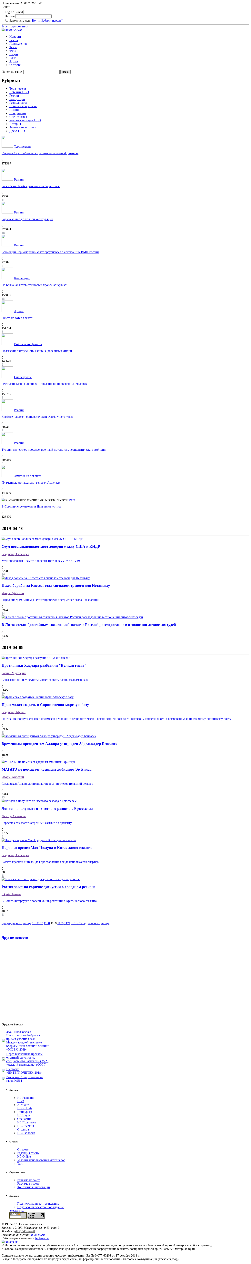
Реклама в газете (28, 1183)
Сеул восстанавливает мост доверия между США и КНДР (51, 546)
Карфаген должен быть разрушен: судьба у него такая (37, 416)
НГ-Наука (23, 1115)
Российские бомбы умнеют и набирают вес (31, 186)
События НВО (19, 92)
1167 (40, 923)
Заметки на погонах (22, 127)
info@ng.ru (37, 1234)
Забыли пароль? (52, 20)
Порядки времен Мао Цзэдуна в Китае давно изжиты (47, 847)
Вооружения (17, 113)
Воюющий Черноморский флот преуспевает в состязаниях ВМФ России (50, 252)
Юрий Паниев (11, 894)
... (35, 923)
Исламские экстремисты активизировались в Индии (37, 350)
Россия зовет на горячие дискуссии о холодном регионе (48, 887)
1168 (47, 923)
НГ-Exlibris (24, 1108)
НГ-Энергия (25, 1126)
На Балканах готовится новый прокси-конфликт (34, 285)
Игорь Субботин (13, 593)
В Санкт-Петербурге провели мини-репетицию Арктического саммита (49, 901)
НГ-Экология (26, 1133)
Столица (23, 1129)
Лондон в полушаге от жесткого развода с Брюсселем (47, 808)
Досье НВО (17, 131)
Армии (14, 109)
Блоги (13, 57)
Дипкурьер (24, 1111)
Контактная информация (33, 1187)
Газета (13, 40)
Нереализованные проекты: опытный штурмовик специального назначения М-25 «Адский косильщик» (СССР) (27, 1059)
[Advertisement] (25, 982)
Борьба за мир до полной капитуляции (27, 219)
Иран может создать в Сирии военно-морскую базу (45, 705)
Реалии (14, 95)
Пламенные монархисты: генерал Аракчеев (31, 482)
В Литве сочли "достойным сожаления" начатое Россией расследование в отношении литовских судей (89, 625)
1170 (60, 923)
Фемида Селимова (14, 816)
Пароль (10, 16)
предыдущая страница (16, 923)
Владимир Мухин (13, 712)
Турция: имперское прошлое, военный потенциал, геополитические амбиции (54, 449)
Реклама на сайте (28, 1180)
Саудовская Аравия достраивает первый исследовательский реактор (47, 783)
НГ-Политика (26, 1122)
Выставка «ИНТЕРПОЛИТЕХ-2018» (24, 1070)
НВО (20, 1101)
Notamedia (42, 1238)
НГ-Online (24, 1156)
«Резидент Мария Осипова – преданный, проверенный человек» (45, 383)
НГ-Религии (25, 1097)
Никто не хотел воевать (17, 318)
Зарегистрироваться (15, 26)
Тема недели (17, 88)
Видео (13, 54)
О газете (15, 64)
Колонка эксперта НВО (25, 120)
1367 (77, 923)
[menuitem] (129, 36)
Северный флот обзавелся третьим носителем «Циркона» (40, 153)
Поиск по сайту (12, 71)
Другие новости (15, 937)
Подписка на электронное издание (40, 1207)
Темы (13, 47)
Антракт (23, 1104)
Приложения (18, 43)
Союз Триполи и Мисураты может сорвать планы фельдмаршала (45, 679)
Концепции (17, 99)
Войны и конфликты (23, 106)
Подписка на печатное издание (38, 1203)
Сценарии (24, 1119)
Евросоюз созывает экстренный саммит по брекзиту (37, 823)
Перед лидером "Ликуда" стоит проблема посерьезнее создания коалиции (51, 599)
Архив (13, 61)
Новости (15, 36)
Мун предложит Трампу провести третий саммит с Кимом (41, 560)
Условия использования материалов (41, 1160)
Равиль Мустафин (14, 673)
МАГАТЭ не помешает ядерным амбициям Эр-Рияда (47, 769)
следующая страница (95, 923)
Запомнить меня (20, 20)
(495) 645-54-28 (24, 1231)
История (15, 123)
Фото (12, 50)
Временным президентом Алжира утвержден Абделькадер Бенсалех (59, 744)
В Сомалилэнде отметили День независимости (33, 506)
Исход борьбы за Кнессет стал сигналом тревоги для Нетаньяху (56, 585)
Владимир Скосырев (15, 554)
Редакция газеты (28, 1153)
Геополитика (18, 102)
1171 (67, 923)
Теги (20, 1163)
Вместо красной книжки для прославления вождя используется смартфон (51, 862)
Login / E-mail (14, 12)
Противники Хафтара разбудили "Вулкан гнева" (44, 665)
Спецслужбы (18, 116)
